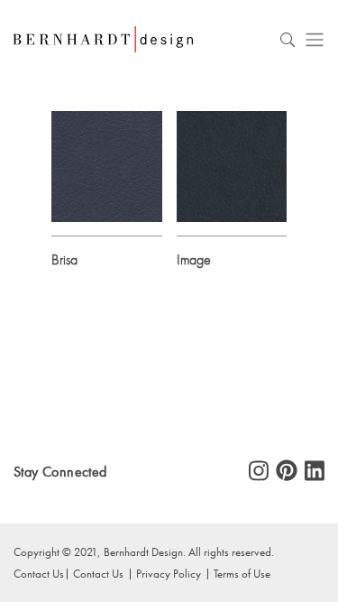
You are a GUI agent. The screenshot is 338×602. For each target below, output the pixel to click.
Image (194, 259)
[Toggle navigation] (314, 39)
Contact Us (98, 573)
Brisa (64, 259)
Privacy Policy (168, 573)
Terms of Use (242, 573)
